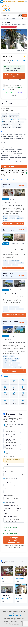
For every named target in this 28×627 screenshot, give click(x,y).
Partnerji (11, 623)
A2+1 (20, 60)
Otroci (8, 471)
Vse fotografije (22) (22, 50)
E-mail (6, 488)
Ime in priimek (8, 482)
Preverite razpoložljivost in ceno (15, 75)
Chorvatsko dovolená (8, 619)
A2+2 (13, 60)
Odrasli (6, 465)
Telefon (9, 495)
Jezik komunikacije (13, 505)
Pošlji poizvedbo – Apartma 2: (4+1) (14, 268)
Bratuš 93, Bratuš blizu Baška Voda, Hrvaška (14, 24)
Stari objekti (6, 623)
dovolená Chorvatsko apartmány (17, 618)
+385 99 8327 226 (9, 89)
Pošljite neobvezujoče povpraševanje (14, 540)
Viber (21, 92)
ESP (5, 510)
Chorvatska (16, 619)
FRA (9, 510)
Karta (14, 95)
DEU (14, 508)
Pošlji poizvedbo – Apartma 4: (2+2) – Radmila (15, 370)
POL (5, 513)
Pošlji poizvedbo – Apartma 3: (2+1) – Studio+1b (15, 315)
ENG (9, 508)
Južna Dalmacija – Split (6, 18)
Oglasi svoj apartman (16, 615)
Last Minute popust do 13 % (9, 26)
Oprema (6, 199)
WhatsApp (9, 92)
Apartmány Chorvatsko (18, 623)
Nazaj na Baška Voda (7, 108)
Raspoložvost (15, 199)
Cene (22, 199)
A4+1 (16, 60)
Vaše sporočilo (11, 516)
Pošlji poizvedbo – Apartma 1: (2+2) (14, 223)
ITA (18, 508)
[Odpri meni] (2, 1)
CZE (5, 508)
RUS (13, 510)
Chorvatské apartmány (14, 624)
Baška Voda (16, 18)
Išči (25, 15)
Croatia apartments (14, 621)
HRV (18, 510)
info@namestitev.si (16, 613)
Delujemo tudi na (6, 618)
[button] (14, 103)
